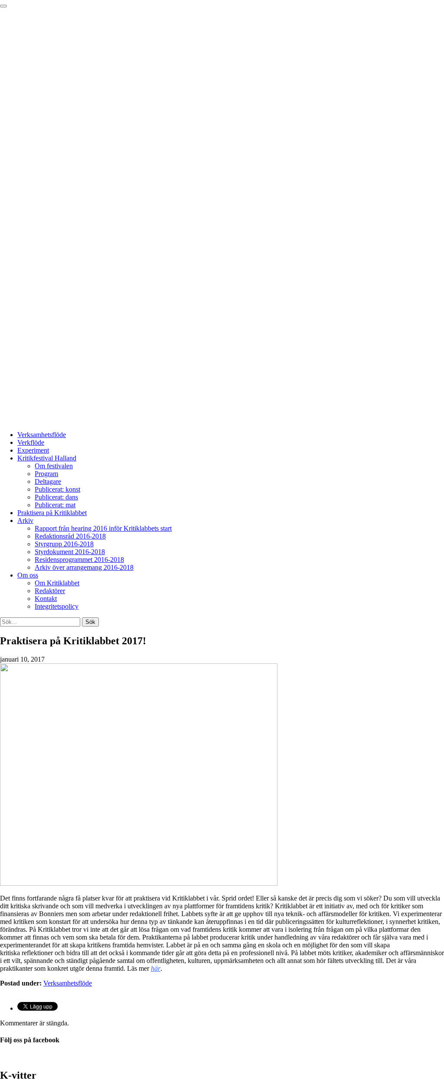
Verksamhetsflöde (41, 434)
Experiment (33, 450)
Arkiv (25, 520)
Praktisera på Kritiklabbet (52, 512)
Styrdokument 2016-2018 (70, 551)
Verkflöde (30, 442)
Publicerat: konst (57, 489)
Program (46, 473)
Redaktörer (50, 590)
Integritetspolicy (56, 606)
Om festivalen (54, 466)
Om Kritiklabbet (57, 583)
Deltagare (48, 481)
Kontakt (46, 598)
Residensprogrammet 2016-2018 (79, 559)
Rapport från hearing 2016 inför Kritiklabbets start (103, 528)
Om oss (27, 575)
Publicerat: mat (55, 505)
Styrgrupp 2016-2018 (64, 544)
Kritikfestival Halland (46, 458)
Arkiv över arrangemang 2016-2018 (84, 567)
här (155, 968)
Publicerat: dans (56, 497)
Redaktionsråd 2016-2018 (70, 536)
